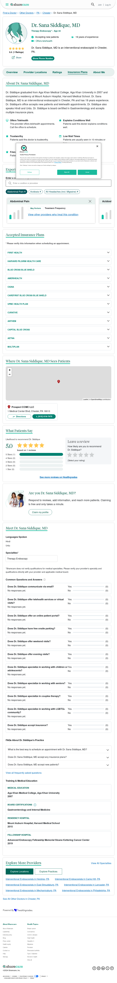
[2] (75, 454)
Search (93, 4)
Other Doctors (27, 12)
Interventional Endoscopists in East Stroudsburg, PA (32, 884)
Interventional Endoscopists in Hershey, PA (27, 879)
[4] (86, 454)
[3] (80, 454)
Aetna (11, 338)
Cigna (11, 286)
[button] (44, 579)
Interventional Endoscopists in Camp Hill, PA (77, 879)
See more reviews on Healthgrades (58, 477)
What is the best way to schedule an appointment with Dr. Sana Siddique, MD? (47, 749)
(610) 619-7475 (45, 416)
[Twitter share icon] (107, 969)
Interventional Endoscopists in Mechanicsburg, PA (31, 890)
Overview (12, 72)
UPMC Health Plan (18, 303)
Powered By (8, 910)
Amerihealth (15, 278)
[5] (92, 454)
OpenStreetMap (96, 399)
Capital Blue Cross (19, 329)
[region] (58, 161)
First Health (15, 252)
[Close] (97, 146)
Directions (20, 416)
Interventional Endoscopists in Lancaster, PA (86, 884)
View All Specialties (101, 863)
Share (18, 57)
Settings (30, 172)
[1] (69, 454)
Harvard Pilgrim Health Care (24, 261)
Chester (47, 12)
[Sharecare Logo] (20, 4)
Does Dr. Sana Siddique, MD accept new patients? (33, 764)
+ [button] (10, 370)
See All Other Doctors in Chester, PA (21, 898)
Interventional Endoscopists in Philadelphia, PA (86, 890)
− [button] (10, 374)
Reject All (66, 172)
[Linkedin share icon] (103, 969)
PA (38, 12)
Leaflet (85, 399)
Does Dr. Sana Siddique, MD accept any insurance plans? (37, 757)
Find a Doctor (10, 12)
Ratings (57, 72)
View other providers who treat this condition (53, 214)
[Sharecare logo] (34, 966)
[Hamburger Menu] (8, 4)
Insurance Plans (77, 72)
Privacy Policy (57, 162)
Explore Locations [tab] (19, 871)
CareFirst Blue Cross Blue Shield (27, 295)
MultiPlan (13, 346)
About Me (99, 72)
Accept (87, 172)
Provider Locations (35, 72)
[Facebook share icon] (94, 969)
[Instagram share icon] (98, 969)
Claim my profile (40, 512)
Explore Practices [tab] (48, 871)
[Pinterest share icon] (112, 969)
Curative (13, 312)
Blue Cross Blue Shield (21, 269)
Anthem (12, 321)
